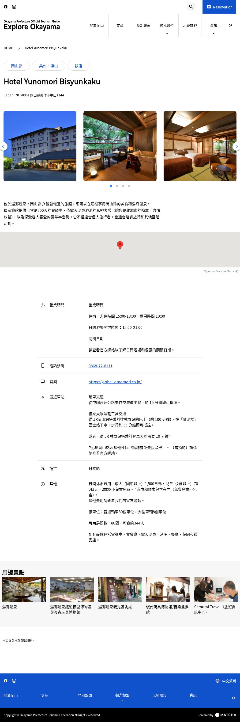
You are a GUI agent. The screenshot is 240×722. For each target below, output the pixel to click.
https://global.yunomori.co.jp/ (115, 381)
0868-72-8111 (100, 366)
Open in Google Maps (219, 271)
